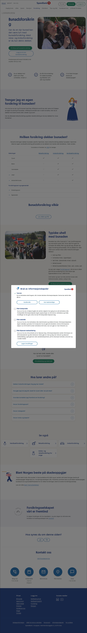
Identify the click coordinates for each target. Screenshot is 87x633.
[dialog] (43, 316)
